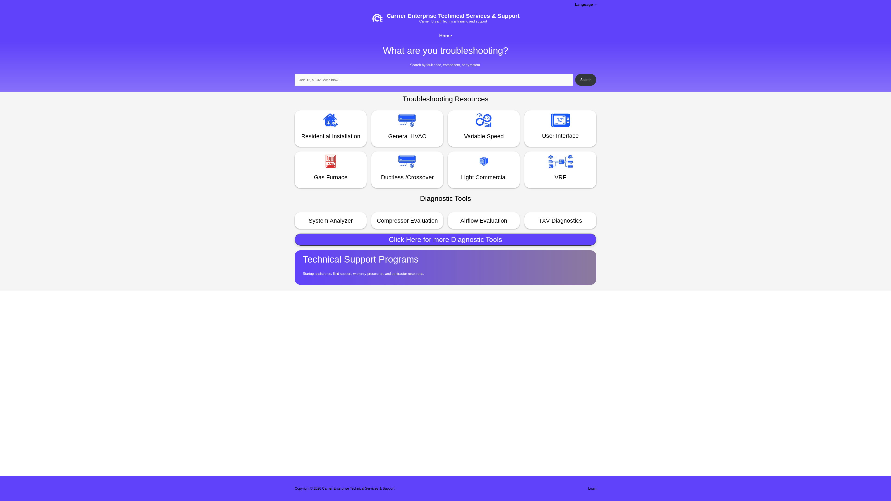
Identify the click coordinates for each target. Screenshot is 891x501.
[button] (445, 240)
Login (592, 488)
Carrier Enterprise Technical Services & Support (453, 16)
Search (585, 80)
